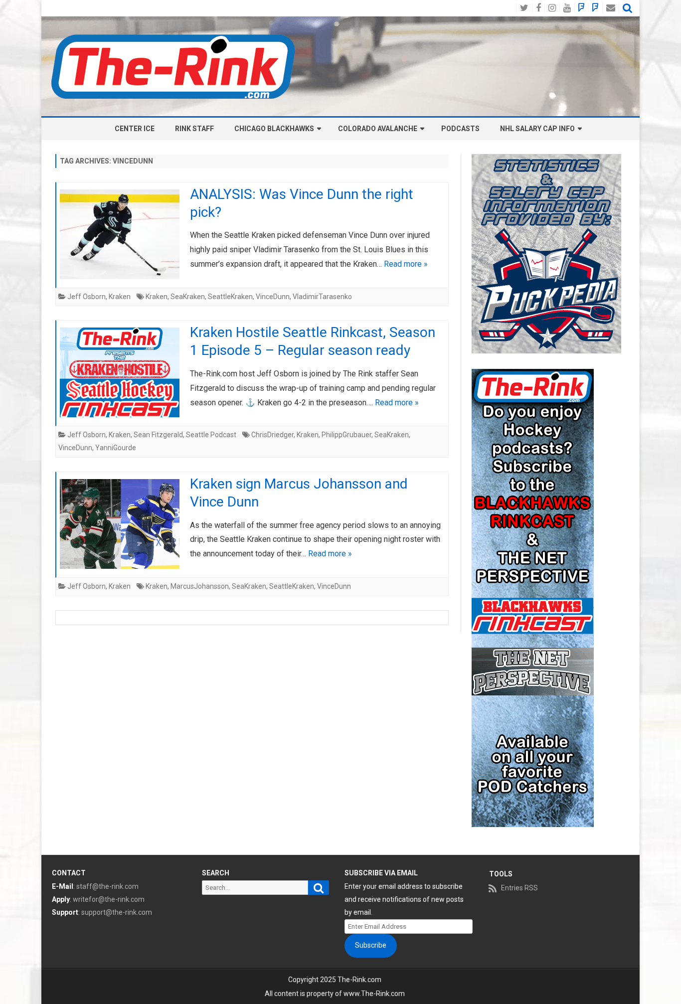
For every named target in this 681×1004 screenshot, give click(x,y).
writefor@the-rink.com (109, 899)
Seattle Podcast (211, 435)
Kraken (120, 297)
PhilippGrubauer (346, 435)
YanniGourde (115, 448)
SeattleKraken (230, 297)
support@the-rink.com (116, 912)
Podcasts (460, 129)
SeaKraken (187, 297)
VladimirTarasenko (322, 297)
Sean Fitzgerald (158, 435)
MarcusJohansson (199, 586)
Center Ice (135, 129)
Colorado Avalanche (377, 129)
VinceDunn (273, 297)
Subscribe (370, 945)
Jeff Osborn (86, 297)
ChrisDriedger (272, 435)
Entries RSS (519, 888)
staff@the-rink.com (107, 886)
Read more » (406, 264)
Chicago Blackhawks (274, 129)
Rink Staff (194, 129)
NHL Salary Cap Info (537, 129)
